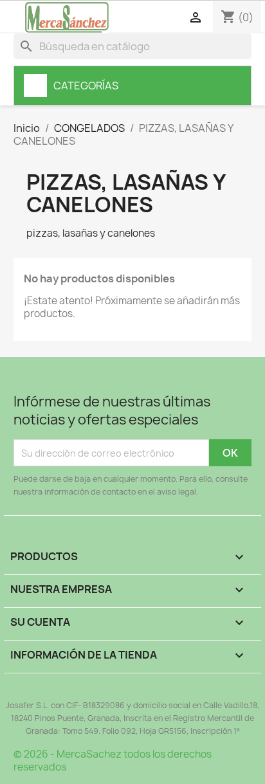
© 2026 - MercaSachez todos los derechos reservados (113, 760)
